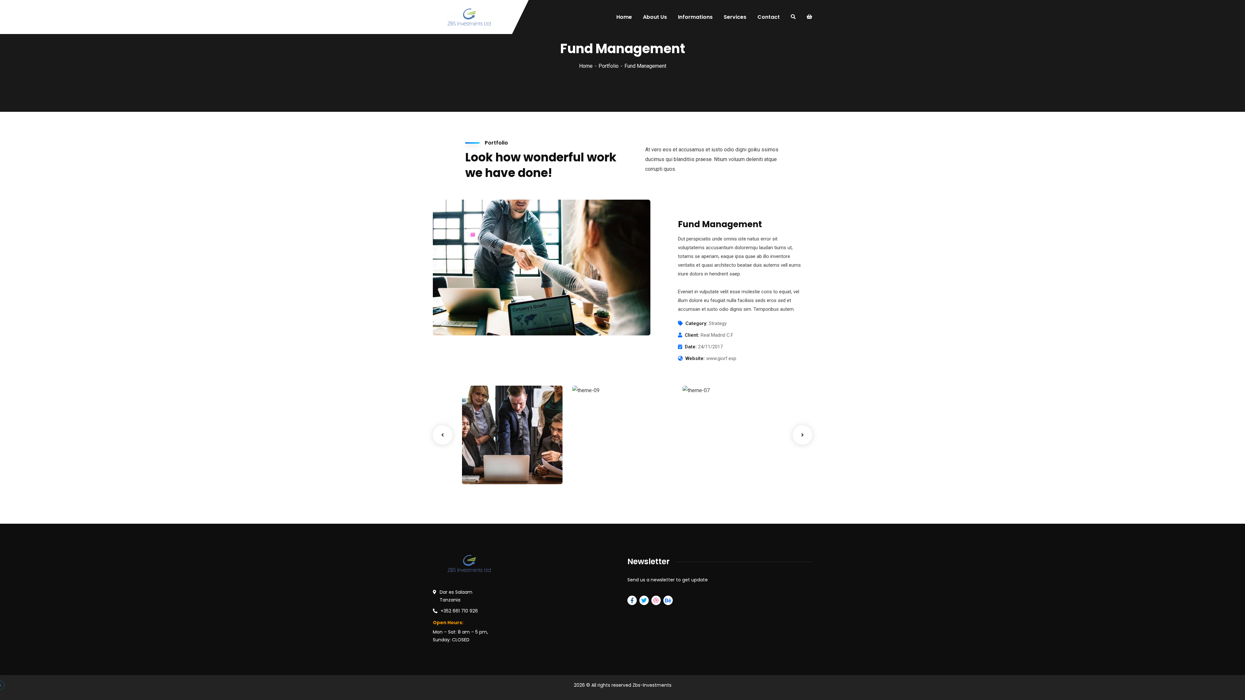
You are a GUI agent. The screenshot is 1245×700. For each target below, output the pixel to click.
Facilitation (486, 471)
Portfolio (609, 66)
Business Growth (607, 461)
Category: (696, 323)
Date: (691, 347)
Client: (692, 335)
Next (802, 435)
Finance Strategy (498, 461)
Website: (695, 358)
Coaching (593, 471)
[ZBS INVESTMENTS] (469, 17)
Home (586, 66)
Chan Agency (712, 461)
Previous (442, 435)
